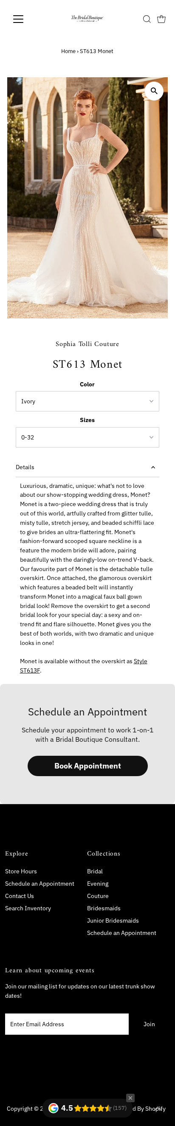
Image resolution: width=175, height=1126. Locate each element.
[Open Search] (147, 19)
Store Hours (21, 871)
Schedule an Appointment (39, 883)
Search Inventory (28, 908)
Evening (97, 883)
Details (25, 467)
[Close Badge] (130, 1098)
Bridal (95, 871)
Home (68, 51)
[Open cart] (161, 19)
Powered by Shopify (139, 1108)
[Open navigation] (26, 19)
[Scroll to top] (158, 1109)
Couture (98, 896)
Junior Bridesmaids (113, 920)
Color (87, 384)
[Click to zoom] (154, 91)
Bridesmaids (104, 908)
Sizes (87, 420)
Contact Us (19, 896)
